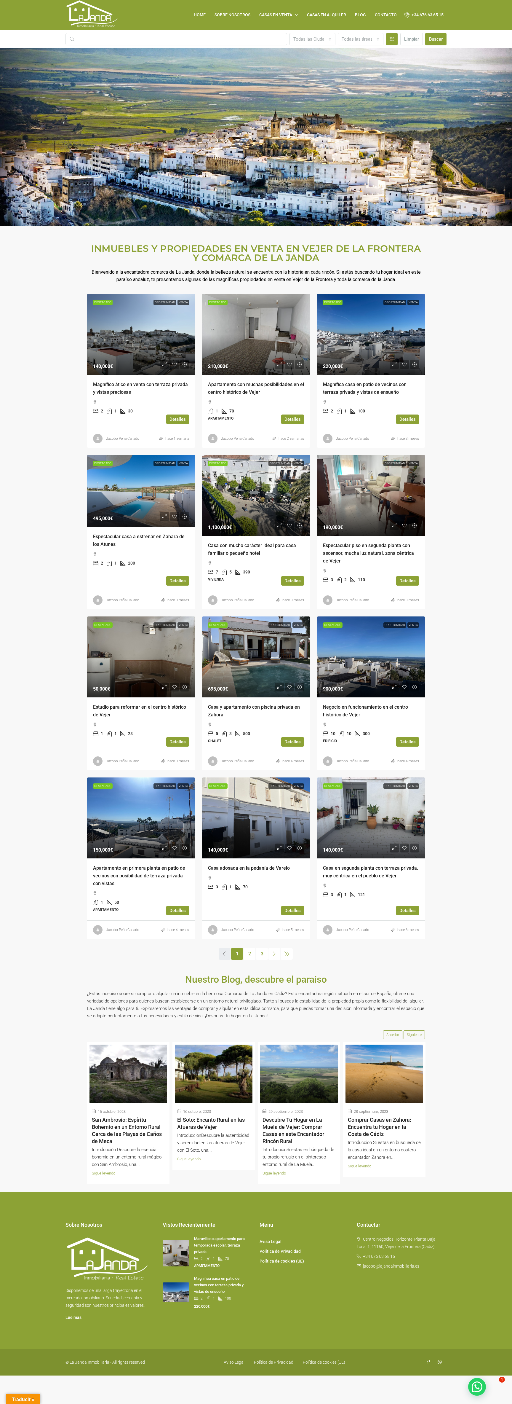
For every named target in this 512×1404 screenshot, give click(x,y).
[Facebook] (429, 1362)
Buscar (436, 39)
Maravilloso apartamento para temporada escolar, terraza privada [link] (219, 1245)
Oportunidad (165, 302)
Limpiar (411, 39)
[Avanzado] (392, 39)
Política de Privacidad (280, 1251)
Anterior (392, 1035)
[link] (141, 334)
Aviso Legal (270, 1241)
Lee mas (73, 1317)
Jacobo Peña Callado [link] (122, 438)
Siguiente (414, 1035)
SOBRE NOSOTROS (232, 14)
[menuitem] (424, 14)
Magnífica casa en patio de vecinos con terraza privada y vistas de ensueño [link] (219, 1285)
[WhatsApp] (441, 1362)
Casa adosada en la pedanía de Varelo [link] (249, 868)
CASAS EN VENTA (275, 14)
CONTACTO (386, 14)
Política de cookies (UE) (282, 1261)
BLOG (360, 14)
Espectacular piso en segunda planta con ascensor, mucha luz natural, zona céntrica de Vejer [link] (368, 553)
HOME (200, 14)
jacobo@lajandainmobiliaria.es (391, 1266)
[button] (477, 1387)
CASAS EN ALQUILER (326, 14)
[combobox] (312, 39)
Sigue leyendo (103, 1173)
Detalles (177, 419)
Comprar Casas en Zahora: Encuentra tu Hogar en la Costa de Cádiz (379, 1127)
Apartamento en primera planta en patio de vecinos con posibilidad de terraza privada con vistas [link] (139, 875)
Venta (183, 302)
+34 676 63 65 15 (379, 1256)
